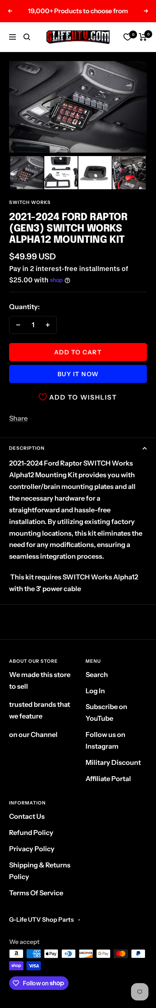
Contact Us (27, 816)
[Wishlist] (127, 37)
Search (97, 675)
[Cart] (143, 37)
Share (18, 418)
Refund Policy (31, 833)
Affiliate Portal (108, 779)
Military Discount (113, 762)
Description (27, 448)
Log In (95, 691)
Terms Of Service (36, 893)
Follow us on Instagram (105, 741)
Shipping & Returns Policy (39, 871)
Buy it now (78, 374)
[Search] (26, 37)
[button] (27, 173)
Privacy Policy (32, 849)
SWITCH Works (30, 202)
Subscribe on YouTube (106, 713)
